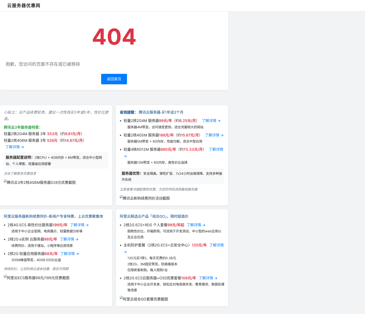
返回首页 (114, 79)
